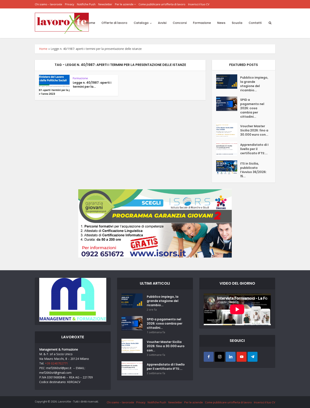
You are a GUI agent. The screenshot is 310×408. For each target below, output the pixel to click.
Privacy (69, 4)
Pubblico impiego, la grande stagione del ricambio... (254, 83)
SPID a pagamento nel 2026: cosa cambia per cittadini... (252, 108)
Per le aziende (124, 4)
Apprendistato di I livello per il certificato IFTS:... (254, 149)
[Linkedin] (231, 357)
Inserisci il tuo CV (198, 4)
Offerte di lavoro (114, 23)
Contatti (255, 23)
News (221, 23)
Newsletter (105, 4)
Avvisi (162, 23)
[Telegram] (252, 357)
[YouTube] (242, 357)
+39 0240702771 (56, 363)
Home (90, 23)
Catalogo (141, 23)
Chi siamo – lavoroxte (48, 4)
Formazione (202, 23)
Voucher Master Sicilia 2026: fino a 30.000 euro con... (254, 130)
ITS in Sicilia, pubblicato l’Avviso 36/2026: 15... (253, 169)
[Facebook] (209, 357)
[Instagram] (220, 357)
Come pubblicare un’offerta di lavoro (162, 4)
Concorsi (180, 23)
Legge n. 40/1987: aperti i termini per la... (92, 85)
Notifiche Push (86, 4)
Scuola (237, 23)
